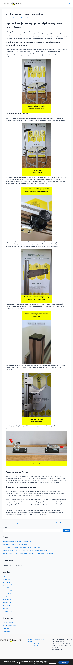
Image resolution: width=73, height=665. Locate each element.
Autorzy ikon (36, 643)
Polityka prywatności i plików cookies (36, 640)
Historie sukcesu (8, 622)
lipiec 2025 (6, 582)
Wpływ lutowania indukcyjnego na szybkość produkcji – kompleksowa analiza (26, 550)
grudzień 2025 (7, 576)
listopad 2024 (7, 602)
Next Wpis (60, 523)
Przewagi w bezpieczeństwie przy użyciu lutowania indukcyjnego (22, 547)
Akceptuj (63, 662)
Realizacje (6, 628)
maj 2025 (6, 588)
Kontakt (36, 645)
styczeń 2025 (7, 600)
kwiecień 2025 (7, 591)
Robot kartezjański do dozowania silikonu (15, 544)
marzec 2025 (7, 594)
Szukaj (5, 527)
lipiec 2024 (6, 605)
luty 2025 (6, 597)
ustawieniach (52, 663)
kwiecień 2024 (7, 608)
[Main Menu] (69, 3)
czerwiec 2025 (7, 585)
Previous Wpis (13, 523)
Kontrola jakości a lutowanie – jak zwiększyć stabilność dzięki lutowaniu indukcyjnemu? (29, 553)
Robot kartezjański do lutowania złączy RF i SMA (17, 541)
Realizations (6, 631)
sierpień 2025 (7, 579)
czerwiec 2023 (7, 611)
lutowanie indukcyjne (9, 625)
